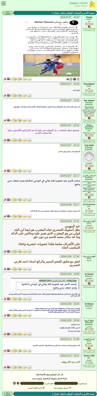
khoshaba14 (89, 84)
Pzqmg (89, 17)
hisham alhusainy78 (89, 126)
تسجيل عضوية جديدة (62, 388)
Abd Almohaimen (89, 204)
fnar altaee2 (89, 100)
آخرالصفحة (7, 13)
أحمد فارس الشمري (89, 175)
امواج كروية (89, 320)
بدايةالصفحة (7, 394)
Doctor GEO (89, 356)
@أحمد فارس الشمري (58, 280)
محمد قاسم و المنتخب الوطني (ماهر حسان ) (73, 13)
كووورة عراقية (81, 5)
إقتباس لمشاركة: (71, 280)
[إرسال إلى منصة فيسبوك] (74, 79)
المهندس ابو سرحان (89, 221)
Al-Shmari (89, 274)
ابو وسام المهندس (89, 339)
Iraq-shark (89, 145)
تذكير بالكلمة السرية (36, 388)
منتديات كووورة (79, 3)
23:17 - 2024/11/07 (45, 280)
